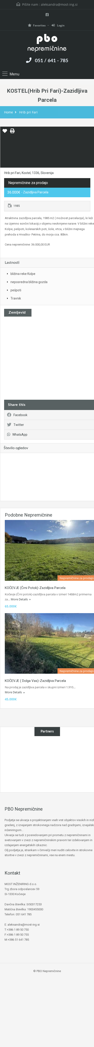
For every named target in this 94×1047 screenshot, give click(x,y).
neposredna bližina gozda (28, 282)
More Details (20, 599)
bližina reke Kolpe (22, 274)
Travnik (15, 298)
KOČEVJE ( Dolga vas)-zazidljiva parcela (35, 681)
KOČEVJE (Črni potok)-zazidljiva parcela (35, 588)
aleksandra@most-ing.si (59, 4)
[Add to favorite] (5, 132)
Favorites (39, 25)
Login (60, 25)
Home (8, 112)
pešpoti (15, 290)
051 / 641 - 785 (51, 60)
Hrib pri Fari (28, 112)
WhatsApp (19, 434)
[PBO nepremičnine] (47, 43)
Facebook (20, 415)
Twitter (18, 425)
